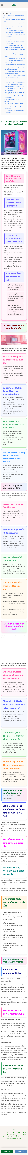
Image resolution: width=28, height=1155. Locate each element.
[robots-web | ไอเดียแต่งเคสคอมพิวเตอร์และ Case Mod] (14, 5)
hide (11, 13)
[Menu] (2, 5)
